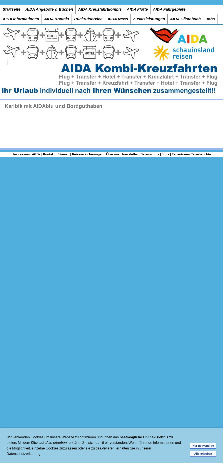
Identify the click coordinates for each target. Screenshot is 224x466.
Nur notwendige (203, 445)
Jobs (210, 19)
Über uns (113, 154)
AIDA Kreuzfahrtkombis (100, 9)
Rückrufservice (88, 19)
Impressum (21, 154)
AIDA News (117, 19)
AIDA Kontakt (56, 19)
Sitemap (63, 154)
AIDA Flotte (137, 9)
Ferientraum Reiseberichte (191, 154)
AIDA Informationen (21, 19)
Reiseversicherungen (88, 154)
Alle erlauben (203, 453)
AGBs (36, 154)
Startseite (11, 9)
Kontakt (49, 154)
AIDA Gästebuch (185, 19)
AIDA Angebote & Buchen (49, 9)
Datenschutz (149, 154)
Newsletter (130, 154)
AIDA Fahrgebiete (169, 9)
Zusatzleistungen (149, 19)
